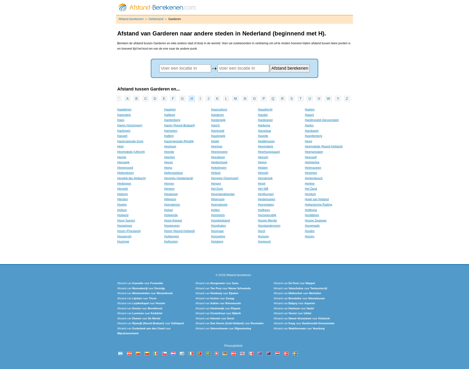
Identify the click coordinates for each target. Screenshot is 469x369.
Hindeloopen (266, 199)
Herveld (122, 188)
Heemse (216, 146)
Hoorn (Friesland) (129, 231)
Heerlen (169, 157)
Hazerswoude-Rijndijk (179, 141)
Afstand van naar (140, 283)
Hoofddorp (312, 215)
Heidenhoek (219, 162)
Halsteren (217, 115)
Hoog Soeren (126, 220)
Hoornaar (217, 231)
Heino (168, 167)
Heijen (262, 162)
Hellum (216, 173)
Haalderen (124, 109)
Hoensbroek (219, 204)
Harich (215, 125)
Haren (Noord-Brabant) (179, 125)
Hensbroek (265, 178)
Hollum (122, 210)
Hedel (215, 141)
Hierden (122, 199)
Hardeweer (265, 120)
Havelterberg (313, 136)
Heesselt (311, 157)
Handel (263, 115)
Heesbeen (218, 157)
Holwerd (122, 215)
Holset (168, 210)
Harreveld (217, 131)
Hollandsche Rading (318, 204)
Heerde (169, 152)
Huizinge (123, 241)
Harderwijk (218, 120)
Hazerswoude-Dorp (130, 141)
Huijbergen (171, 236)
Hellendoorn (125, 173)
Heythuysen (266, 194)
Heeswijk (123, 162)
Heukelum (171, 194)
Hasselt (122, 136)
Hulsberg (217, 241)
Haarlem (170, 109)
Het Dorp (217, 188)
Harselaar (264, 131)
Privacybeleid (233, 345)
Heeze (168, 162)
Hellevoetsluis (173, 173)
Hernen (169, 183)
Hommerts (218, 215)
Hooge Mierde (267, 220)
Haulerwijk (218, 136)
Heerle (121, 157)
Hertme (310, 183)
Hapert (309, 115)
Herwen (169, 188)
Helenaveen (313, 167)
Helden (263, 167)
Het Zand (311, 188)
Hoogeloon (124, 225)
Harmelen (170, 131)
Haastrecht (265, 109)
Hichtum (310, 194)
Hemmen (311, 173)
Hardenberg (172, 120)
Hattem (169, 136)
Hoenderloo (172, 204)
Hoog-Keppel (173, 220)
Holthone (311, 210)
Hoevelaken (266, 204)
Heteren (122, 194)
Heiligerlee (312, 162)
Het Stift (263, 188)
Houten (310, 231)
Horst (261, 231)
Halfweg (169, 115)
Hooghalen (218, 225)
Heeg (308, 141)
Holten (215, 210)
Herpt (261, 183)
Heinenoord (125, 167)
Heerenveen (219, 152)
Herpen (216, 183)
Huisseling (218, 236)
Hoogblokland (220, 220)
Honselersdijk (267, 215)
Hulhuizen (171, 241)
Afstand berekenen (131, 19)
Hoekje (122, 204)
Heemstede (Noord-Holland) (324, 146)
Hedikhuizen (266, 141)
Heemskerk (265, 146)
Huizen (309, 236)
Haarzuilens (219, 109)
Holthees (264, 210)
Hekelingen (218, 167)
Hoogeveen (172, 225)
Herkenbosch (314, 178)
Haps (120, 120)
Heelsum (170, 146)
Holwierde (171, 215)
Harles (309, 125)
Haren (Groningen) (129, 125)
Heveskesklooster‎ (223, 194)
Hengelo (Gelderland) (178, 178)
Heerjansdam (314, 152)
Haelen (310, 109)
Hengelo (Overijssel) (224, 178)
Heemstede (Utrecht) (131, 152)
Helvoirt (263, 173)
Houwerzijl (124, 236)
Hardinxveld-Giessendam (322, 120)
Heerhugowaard (269, 152)
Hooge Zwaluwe (316, 220)
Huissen (263, 236)
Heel (120, 146)
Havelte (263, 136)
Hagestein (124, 115)
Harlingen (123, 131)
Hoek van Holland (317, 199)
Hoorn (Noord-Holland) (179, 231)
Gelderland (156, 19)
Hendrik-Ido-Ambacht (131, 178)
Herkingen (124, 183)
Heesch (263, 157)
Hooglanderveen (269, 225)
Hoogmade (312, 225)
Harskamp (312, 131)
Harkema (264, 125)
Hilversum (217, 199)
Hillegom (170, 199)
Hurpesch (264, 241)
